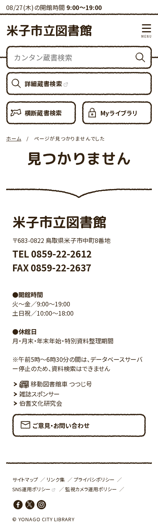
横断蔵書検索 (43, 112)
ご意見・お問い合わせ (61, 425)
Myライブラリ (119, 112)
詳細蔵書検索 (43, 83)
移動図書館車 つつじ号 (61, 383)
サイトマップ (25, 479)
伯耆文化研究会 (40, 403)
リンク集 (55, 479)
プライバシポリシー (94, 479)
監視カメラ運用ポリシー (91, 489)
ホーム (13, 138)
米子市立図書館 (49, 30)
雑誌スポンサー (39, 393)
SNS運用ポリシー (31, 489)
